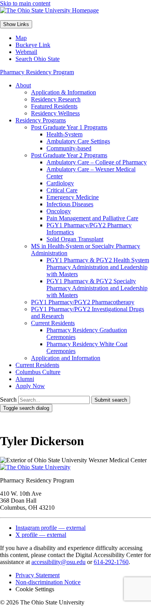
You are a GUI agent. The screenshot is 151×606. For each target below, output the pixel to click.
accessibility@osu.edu (58, 562)
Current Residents (53, 323)
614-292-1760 (111, 562)
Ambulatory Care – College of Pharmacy (96, 162)
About (23, 85)
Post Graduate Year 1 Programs (69, 127)
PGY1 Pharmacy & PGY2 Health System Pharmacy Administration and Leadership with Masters (97, 267)
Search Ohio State (37, 59)
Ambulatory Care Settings (78, 141)
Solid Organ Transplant (74, 239)
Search (8, 399)
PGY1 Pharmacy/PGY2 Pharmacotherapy (82, 302)
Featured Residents (54, 106)
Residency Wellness (55, 113)
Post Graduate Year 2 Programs (69, 155)
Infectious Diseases (69, 204)
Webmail (26, 52)
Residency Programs (40, 120)
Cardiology (60, 183)
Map (21, 38)
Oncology (58, 211)
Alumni (24, 379)
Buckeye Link (32, 45)
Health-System (64, 134)
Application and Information (65, 358)
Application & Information (63, 92)
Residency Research (56, 99)
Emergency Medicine (72, 197)
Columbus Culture (37, 372)
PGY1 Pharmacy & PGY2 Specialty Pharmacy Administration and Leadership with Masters (97, 288)
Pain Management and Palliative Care (92, 218)
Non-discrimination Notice (48, 582)
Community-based (68, 148)
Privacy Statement (37, 575)
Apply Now (30, 386)
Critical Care (61, 190)
